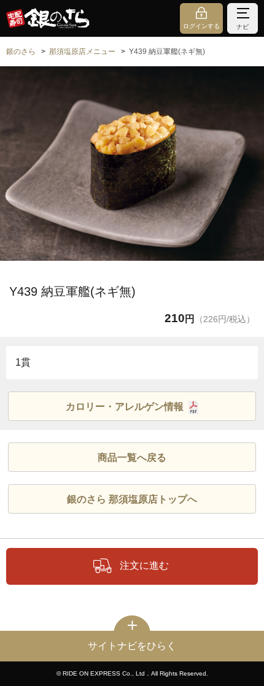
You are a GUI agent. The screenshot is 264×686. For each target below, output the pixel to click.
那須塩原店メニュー (82, 51)
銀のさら (21, 51)
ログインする (201, 26)
